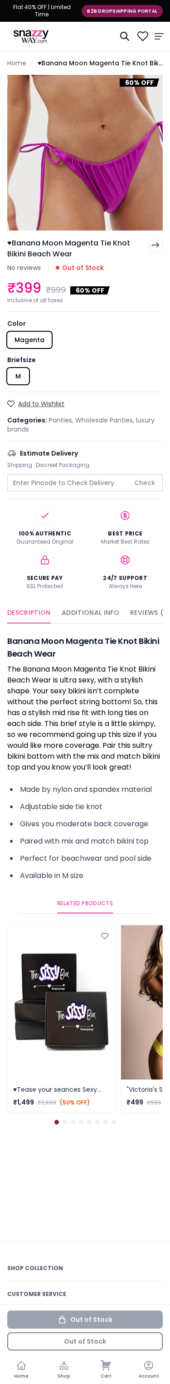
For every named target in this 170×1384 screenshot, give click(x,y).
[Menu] (159, 36)
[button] (56, 1122)
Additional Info (90, 612)
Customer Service (36, 1294)
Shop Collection (35, 1268)
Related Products (85, 903)
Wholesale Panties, (105, 420)
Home (16, 63)
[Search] (124, 36)
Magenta (29, 339)
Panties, (62, 420)
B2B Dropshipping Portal (122, 11)
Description (29, 612)
